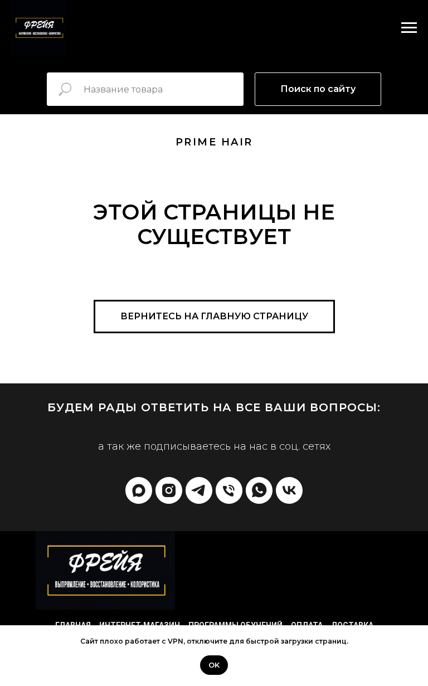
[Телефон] (229, 490)
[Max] (138, 490)
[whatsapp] (259, 490)
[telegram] (199, 490)
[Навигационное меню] (409, 27)
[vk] (289, 490)
